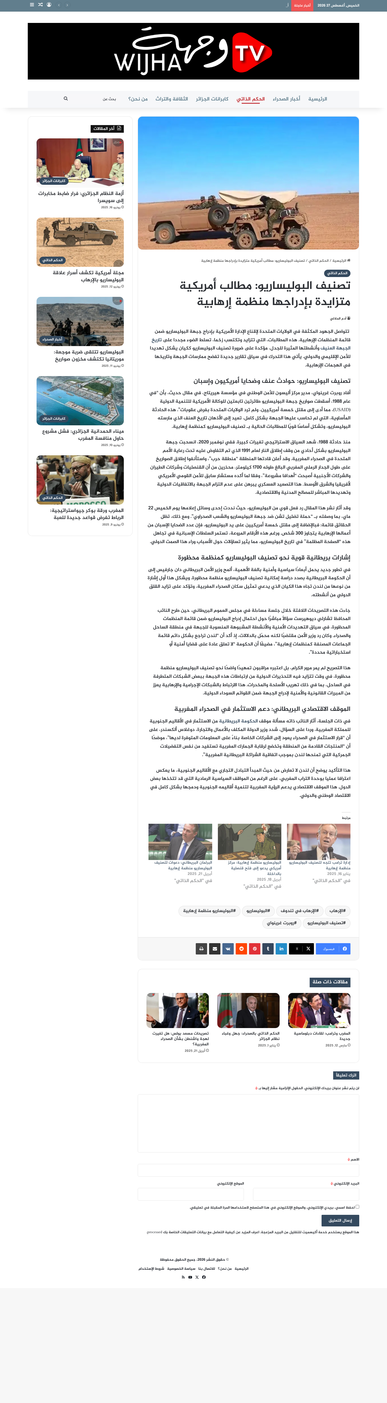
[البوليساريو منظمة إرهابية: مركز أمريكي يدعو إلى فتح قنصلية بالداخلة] (249, 842)
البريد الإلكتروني (345, 1184)
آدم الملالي (338, 318)
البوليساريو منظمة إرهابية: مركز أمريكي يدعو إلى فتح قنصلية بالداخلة (254, 868)
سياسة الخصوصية (181, 1269)
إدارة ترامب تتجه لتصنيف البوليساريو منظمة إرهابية (319, 865)
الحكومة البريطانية (238, 721)
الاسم (353, 1160)
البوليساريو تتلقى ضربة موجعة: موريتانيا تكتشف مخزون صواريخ (89, 356)
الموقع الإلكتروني (230, 1184)
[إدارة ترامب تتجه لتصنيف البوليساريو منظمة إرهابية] (318, 842)
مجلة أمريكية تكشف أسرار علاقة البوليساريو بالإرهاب (88, 276)
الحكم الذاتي (251, 99)
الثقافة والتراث (172, 99)
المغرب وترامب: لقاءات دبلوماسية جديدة (322, 1036)
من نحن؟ (138, 99)
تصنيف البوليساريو (325, 923)
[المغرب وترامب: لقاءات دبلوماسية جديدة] (319, 1010)
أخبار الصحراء (286, 99)
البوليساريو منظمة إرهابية (208, 911)
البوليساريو (256, 911)
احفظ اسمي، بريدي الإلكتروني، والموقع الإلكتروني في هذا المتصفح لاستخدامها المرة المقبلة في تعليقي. (272, 1208)
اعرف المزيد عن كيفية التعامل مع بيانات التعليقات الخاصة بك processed (203, 1232)
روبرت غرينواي (280, 923)
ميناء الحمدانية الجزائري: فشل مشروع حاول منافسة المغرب (83, 435)
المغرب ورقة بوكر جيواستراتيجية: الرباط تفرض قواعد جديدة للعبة (87, 514)
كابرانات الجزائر (212, 99)
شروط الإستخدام (151, 1269)
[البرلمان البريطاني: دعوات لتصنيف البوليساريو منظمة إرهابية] (180, 842)
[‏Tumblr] (268, 948)
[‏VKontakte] (228, 948)
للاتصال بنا (206, 1269)
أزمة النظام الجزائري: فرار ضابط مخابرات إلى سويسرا (248, 6)
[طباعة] (201, 948)
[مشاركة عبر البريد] (214, 948)
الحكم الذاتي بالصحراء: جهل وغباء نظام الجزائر (251, 1036)
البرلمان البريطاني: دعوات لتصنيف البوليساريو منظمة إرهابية (183, 865)
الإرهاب (336, 911)
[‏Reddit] (241, 948)
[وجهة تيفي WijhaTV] (193, 51)
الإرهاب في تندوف (298, 911)
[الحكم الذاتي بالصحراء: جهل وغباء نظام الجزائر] (248, 1010)
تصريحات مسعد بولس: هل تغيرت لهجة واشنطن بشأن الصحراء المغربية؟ (180, 1039)
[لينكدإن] (281, 948)
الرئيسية (317, 99)
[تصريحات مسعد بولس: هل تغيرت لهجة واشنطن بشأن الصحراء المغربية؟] (177, 1010)
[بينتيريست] (254, 948)
